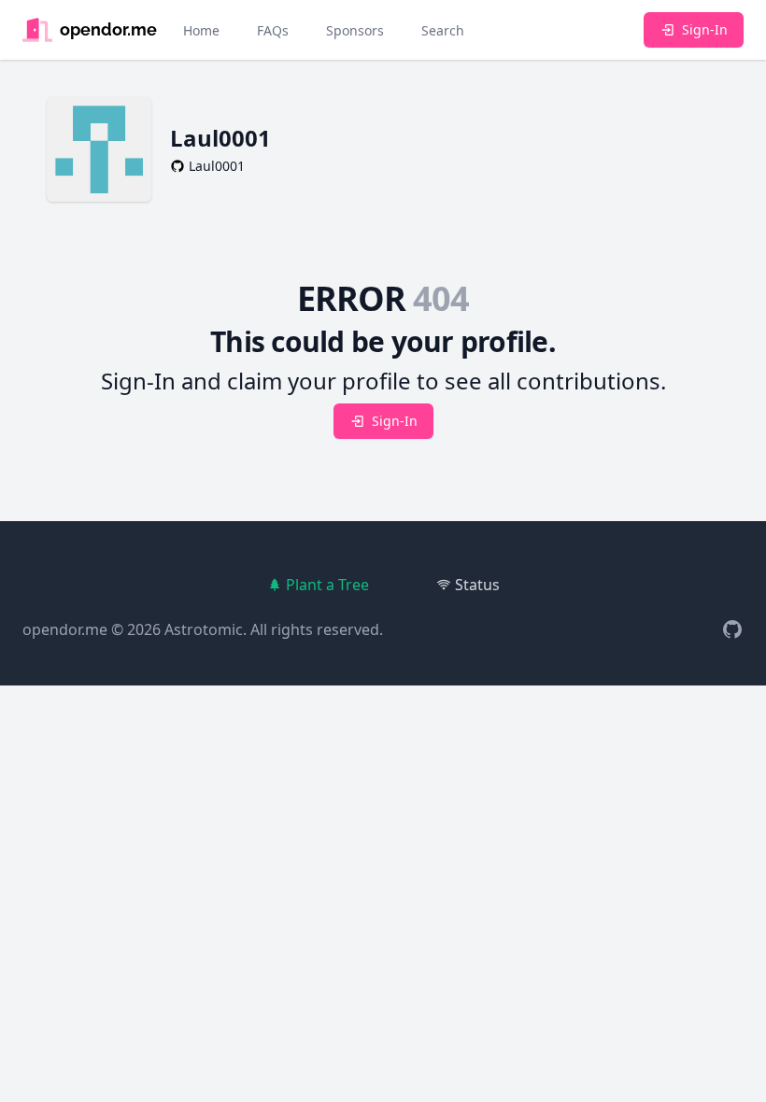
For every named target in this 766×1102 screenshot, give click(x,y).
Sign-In (705, 29)
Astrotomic (203, 629)
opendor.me (64, 629)
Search (442, 30)
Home (201, 30)
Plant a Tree (327, 584)
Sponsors (355, 30)
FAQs (273, 30)
